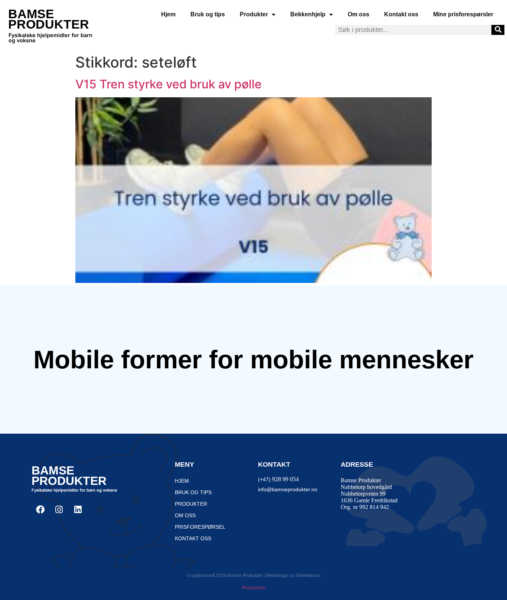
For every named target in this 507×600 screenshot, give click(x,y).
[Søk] (497, 30)
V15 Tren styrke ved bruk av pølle (168, 84)
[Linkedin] (77, 509)
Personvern (253, 587)
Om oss (358, 14)
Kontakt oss (401, 14)
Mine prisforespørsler (463, 14)
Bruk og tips (207, 14)
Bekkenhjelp (308, 14)
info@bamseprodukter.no (287, 489)
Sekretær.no (308, 575)
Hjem (168, 14)
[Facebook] (40, 509)
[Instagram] (59, 509)
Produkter (254, 14)
